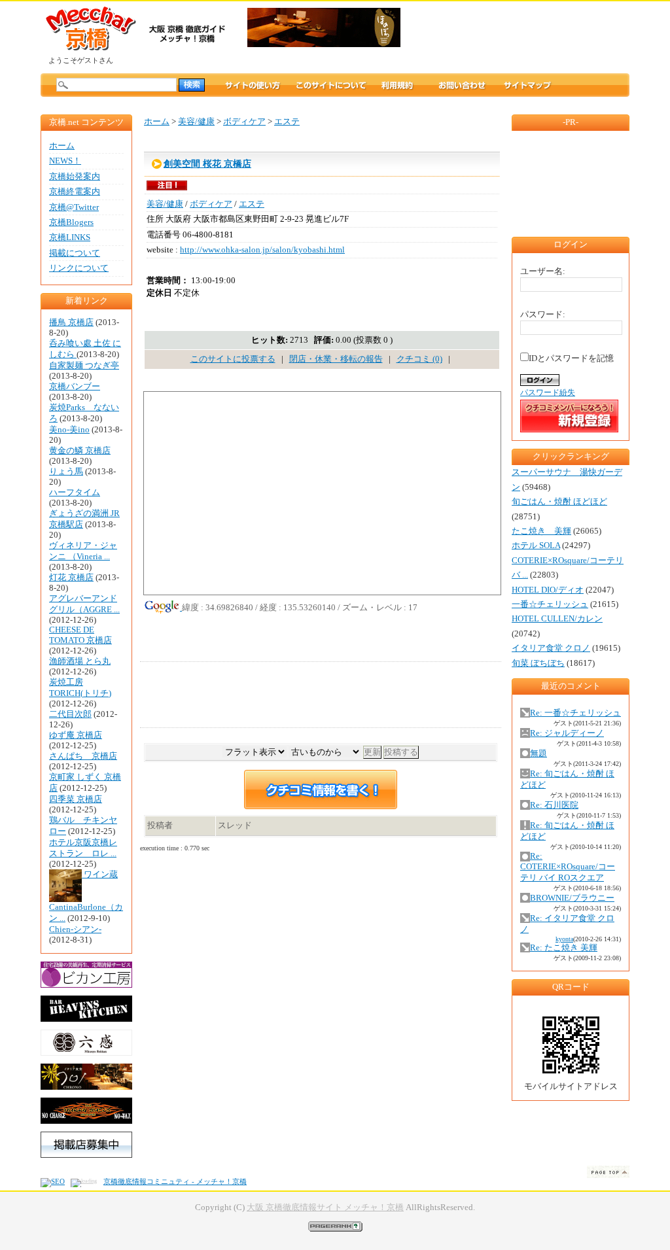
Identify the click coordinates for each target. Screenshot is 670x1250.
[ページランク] (335, 1225)
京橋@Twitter (74, 207)
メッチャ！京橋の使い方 (252, 85)
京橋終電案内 (74, 191)
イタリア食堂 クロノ (551, 648)
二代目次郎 (70, 714)
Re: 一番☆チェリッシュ (575, 713)
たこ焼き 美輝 (541, 531)
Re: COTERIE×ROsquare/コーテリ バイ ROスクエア (567, 867)
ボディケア (244, 121)
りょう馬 (66, 471)
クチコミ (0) (419, 359)
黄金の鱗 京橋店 (80, 450)
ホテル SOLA (536, 545)
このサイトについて (331, 85)
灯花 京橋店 (71, 577)
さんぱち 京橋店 (83, 756)
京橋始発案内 (74, 176)
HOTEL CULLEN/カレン (557, 618)
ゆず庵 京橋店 (75, 735)
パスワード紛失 (547, 392)
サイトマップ (527, 85)
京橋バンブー (74, 386)
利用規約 (409, 85)
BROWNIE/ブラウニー (572, 898)
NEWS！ (65, 160)
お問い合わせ (462, 85)
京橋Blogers (71, 222)
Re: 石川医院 (554, 805)
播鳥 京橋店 (71, 322)
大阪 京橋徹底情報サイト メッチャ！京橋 (325, 1207)
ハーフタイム (74, 492)
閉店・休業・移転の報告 (336, 359)
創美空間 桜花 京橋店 (207, 163)
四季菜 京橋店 (75, 799)
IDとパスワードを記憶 (571, 358)
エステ (287, 121)
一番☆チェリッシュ (550, 604)
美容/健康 (196, 121)
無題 (538, 753)
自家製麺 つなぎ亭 (84, 365)
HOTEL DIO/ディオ (548, 590)
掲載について (74, 253)
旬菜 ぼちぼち (538, 663)
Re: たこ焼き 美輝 (563, 947)
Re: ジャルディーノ (567, 733)
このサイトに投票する (232, 359)
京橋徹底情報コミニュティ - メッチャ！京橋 (175, 1181)
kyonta (564, 939)
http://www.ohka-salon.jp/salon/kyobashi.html (262, 249)
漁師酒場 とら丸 (80, 661)
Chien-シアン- (75, 929)
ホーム (62, 145)
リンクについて (79, 268)
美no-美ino (69, 429)
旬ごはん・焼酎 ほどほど (559, 501)
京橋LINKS (69, 237)
